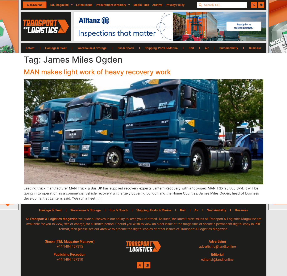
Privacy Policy (175, 5)
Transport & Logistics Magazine (54, 219)
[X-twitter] (254, 5)
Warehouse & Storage (92, 48)
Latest (30, 48)
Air (207, 48)
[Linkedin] (261, 5)
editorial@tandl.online (217, 260)
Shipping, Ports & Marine (161, 48)
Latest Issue (84, 5)
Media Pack (141, 5)
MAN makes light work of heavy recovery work (97, 72)
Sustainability (228, 48)
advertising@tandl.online (217, 246)
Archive (157, 5)
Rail (191, 48)
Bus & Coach (125, 48)
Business (255, 48)
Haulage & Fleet (56, 48)
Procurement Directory (111, 5)
